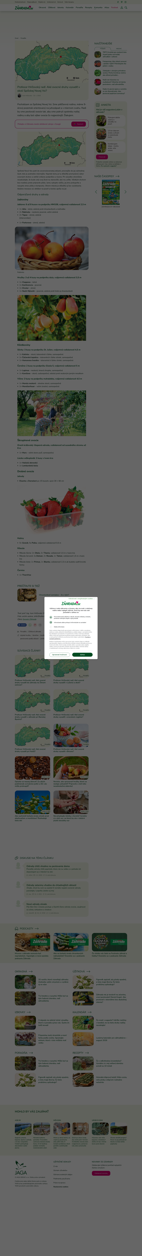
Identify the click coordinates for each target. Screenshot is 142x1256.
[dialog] (71, 628)
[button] (71, 626)
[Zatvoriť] (82, 599)
